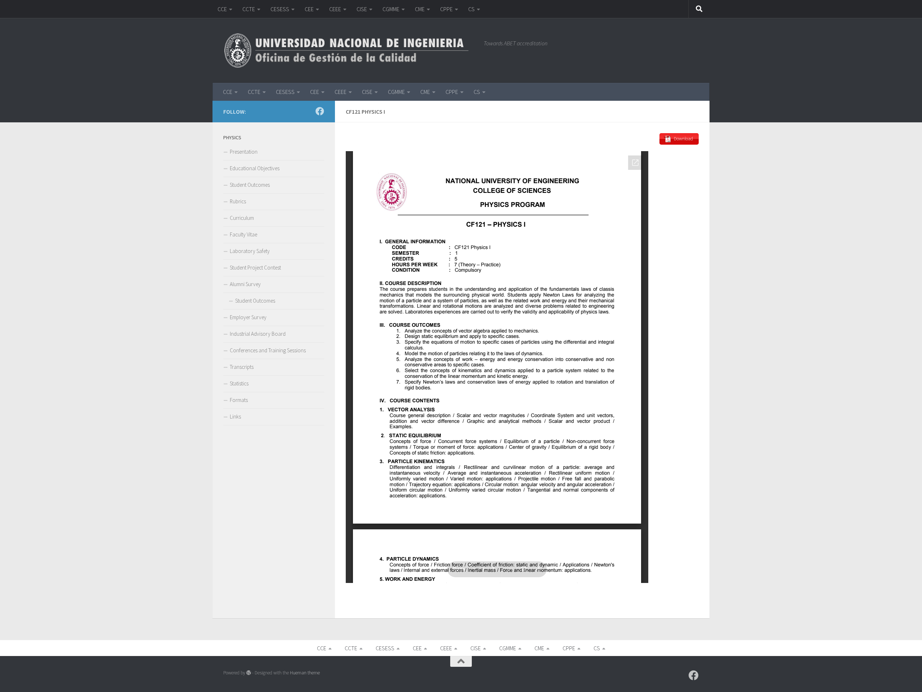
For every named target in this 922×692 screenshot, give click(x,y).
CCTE (248, 9)
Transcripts (242, 366)
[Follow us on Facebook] (319, 111)
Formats (239, 400)
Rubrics (238, 201)
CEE (309, 9)
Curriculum (242, 217)
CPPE (446, 9)
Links (235, 416)
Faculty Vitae (243, 234)
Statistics (239, 383)
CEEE (335, 9)
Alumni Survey (245, 284)
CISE (362, 9)
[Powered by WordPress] (248, 672)
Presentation (244, 151)
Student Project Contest (255, 267)
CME (420, 9)
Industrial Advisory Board (258, 333)
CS (471, 9)
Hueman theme (305, 673)
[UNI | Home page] (349, 50)
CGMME (390, 9)
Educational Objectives (254, 168)
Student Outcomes (250, 184)
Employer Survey (248, 317)
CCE (222, 9)
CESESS (279, 9)
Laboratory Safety (250, 251)
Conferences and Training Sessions (268, 350)
